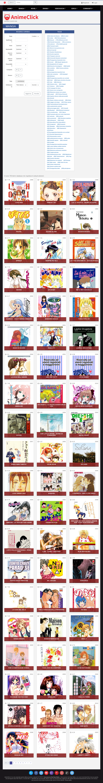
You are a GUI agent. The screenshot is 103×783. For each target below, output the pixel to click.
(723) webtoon (51, 44)
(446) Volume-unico (52, 84)
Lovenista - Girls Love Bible (84, 493)
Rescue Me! (18, 755)
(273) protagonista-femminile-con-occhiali (58, 132)
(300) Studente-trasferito (64, 118)
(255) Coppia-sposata (52, 152)
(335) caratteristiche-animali (54, 106)
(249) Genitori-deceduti (53, 158)
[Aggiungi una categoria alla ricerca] (17, 69)
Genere (10, 75)
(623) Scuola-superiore (53, 54)
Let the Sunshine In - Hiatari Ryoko (84, 261)
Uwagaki (51, 697)
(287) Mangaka (51, 126)
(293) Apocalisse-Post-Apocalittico (56, 122)
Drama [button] (45, 8)
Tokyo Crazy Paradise (19, 580)
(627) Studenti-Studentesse (54, 52)
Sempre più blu (51, 261)
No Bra (84, 610)
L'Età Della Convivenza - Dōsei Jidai (19, 550)
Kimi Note (84, 726)
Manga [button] (21, 8)
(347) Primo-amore (66, 102)
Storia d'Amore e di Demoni (19, 726)
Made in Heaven (19, 348)
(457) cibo (50, 82)
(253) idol (49, 156)
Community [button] (87, 8)
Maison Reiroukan (51, 639)
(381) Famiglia (60, 86)
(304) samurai (59, 116)
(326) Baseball (51, 110)
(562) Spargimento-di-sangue (55, 64)
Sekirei (19, 290)
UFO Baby (51, 290)
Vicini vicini (51, 464)
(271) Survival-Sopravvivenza (54, 134)
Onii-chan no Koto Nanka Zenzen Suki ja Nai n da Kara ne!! (84, 521)
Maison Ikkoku (84, 231)
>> (30, 763)
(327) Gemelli (64, 108)
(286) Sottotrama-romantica (63, 126)
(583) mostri (50, 62)
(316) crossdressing (52, 112)
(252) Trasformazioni (59, 156)
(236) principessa (65, 168)
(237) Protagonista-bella (53, 168)
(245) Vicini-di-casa (63, 162)
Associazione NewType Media (51, 777)
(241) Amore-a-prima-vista (54, 166)
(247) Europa (66, 160)
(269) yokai (67, 138)
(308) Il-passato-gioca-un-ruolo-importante (58, 114)
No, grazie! (51, 580)
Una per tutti (51, 377)
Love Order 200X (19, 493)
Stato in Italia (10, 54)
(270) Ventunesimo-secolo (54, 136)
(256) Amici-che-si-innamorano (55, 148)
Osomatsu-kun (51, 522)
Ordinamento (9, 85)
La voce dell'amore (19, 377)
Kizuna (19, 435)
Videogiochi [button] (59, 8)
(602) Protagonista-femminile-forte (56, 60)
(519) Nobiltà (50, 70)
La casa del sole (19, 610)
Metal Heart (84, 435)
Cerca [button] (73, 8)
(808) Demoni (50, 40)
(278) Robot (50, 130)
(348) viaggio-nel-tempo (53, 102)
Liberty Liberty (84, 755)
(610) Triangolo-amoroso (53, 56)
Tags (10, 81)
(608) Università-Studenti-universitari (57, 58)
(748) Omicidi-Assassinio (54, 42)
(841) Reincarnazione (60, 38)
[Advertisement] (68, 17)
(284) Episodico (51, 128)
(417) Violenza (51, 86)
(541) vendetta (51, 68)
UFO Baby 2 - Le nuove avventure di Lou (52, 405)
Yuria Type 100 (84, 319)
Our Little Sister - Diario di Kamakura (51, 434)
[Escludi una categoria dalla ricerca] (20, 69)
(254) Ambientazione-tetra (54, 154)
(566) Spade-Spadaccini (61, 62)
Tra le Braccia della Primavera (51, 610)
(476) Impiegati (64, 74)
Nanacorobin (19, 639)
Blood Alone (51, 231)
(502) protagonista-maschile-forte (56, 72)
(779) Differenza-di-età (61, 40)
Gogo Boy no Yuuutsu (51, 726)
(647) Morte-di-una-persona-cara (55, 48)
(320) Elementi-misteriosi (62, 110)
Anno (10, 45)
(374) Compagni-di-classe (54, 88)
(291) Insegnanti (51, 124)
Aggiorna (28, 93)
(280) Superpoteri (61, 128)
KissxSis (51, 493)
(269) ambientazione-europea (55, 138)
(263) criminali (63, 140)
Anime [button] (9, 8)
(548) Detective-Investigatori (54, 66)
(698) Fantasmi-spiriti (52, 46)
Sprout (19, 261)
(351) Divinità (50, 98)
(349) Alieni (68, 100)
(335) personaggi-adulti (53, 108)
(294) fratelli (61, 120)
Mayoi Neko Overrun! (84, 406)
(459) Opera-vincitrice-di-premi (62, 80)
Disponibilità (9, 65)
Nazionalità (9, 49)
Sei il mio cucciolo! (84, 290)
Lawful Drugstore (84, 348)
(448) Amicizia (57, 82)
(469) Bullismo (51, 76)
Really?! (51, 348)
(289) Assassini (61, 124)
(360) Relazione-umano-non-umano (56, 92)
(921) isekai (50, 38)
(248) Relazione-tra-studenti (54, 160)
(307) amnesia (51, 116)
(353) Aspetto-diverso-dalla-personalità (57, 96)
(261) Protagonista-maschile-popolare (57, 144)
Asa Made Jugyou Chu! (19, 697)
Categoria (9, 69)
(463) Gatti (50, 80)
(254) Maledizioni (66, 154)
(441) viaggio (62, 84)
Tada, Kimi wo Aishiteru (51, 668)
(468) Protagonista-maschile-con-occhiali (58, 78)
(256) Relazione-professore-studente (56, 150)
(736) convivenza (66, 42)
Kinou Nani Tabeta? (19, 464)
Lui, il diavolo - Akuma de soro (84, 202)
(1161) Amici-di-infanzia (53, 36)
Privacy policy (68, 780)
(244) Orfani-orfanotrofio (53, 164)
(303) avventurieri (52, 118)
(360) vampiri (50, 94)
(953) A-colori (64, 36)
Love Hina (19, 202)
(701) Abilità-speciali (61, 44)
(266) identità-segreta (53, 140)
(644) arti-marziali (51, 50)
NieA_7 (84, 639)
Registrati (85, 3)
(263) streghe (50, 142)
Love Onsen (84, 377)
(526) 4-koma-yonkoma (62, 68)
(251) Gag (68, 156)
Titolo (10, 36)
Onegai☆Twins (84, 697)
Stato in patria (10, 59)
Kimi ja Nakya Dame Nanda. (18, 668)
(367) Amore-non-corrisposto (55, 90)
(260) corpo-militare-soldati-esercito (56, 146)
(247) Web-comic (51, 162)
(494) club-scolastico (52, 74)
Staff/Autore (9, 41)
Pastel (19, 231)
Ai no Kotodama (84, 668)
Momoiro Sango (51, 319)
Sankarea (84, 580)
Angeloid (19, 406)
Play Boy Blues (84, 551)
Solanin (84, 464)
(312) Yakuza (62, 112)
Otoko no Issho (51, 755)
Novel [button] (33, 8)
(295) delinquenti (51, 120)
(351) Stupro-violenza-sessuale (55, 100)
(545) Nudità (67, 66)
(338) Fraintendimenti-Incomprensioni (57, 104)
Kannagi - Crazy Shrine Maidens (19, 319)
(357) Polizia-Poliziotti (61, 94)
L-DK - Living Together (52, 551)
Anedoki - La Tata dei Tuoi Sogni (19, 522)
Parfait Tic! (51, 202)
